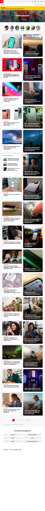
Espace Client (40, 1)
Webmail (38, 1)
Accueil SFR (1, 1)
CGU (11, 449)
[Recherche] (32, 1)
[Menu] (43, 1)
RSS (20, 449)
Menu (43, 1)
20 (29, 420)
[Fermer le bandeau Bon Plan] (43, 8)
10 (26, 420)
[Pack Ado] (12, 69)
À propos (15, 449)
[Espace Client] (40, 1)
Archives (6, 449)
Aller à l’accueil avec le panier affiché (35, 1)
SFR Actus (3, 4)
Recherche (32, 1)
